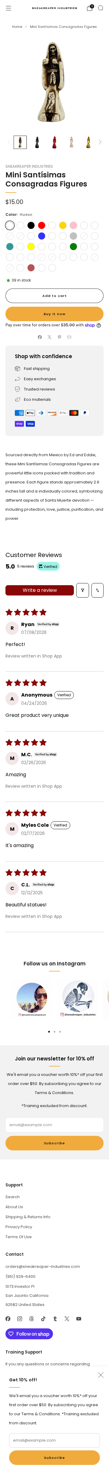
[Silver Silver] (73, 235)
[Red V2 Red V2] (31, 235)
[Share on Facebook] (40, 337)
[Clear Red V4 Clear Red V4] (20, 246)
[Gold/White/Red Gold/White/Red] (84, 257)
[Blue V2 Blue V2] (62, 235)
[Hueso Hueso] (9, 225)
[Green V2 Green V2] (52, 235)
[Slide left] (10, 142)
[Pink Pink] (73, 225)
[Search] (100, 8)
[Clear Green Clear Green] (84, 246)
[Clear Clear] (20, 225)
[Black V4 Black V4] (20, 235)
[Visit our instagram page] (19, 1319)
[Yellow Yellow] (31, 246)
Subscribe (54, 1457)
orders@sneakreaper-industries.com (42, 1266)
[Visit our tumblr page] (55, 1319)
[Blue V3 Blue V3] (20, 257)
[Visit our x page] (67, 1319)
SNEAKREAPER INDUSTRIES (29, 166)
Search (12, 1197)
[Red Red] (41, 225)
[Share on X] (50, 337)
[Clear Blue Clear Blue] (41, 246)
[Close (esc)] (101, 1375)
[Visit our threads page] (31, 1319)
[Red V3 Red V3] (41, 257)
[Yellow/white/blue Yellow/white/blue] (94, 246)
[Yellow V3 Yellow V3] (94, 235)
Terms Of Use (18, 1237)
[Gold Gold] (62, 225)
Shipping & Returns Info (28, 1217)
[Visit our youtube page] (78, 1319)
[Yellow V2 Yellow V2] (84, 235)
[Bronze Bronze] (94, 225)
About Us (14, 1207)
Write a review (40, 590)
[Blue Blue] (41, 235)
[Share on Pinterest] (60, 337)
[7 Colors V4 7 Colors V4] (9, 235)
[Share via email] (69, 337)
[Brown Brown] (31, 267)
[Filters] (82, 590)
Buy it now (54, 314)
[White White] (52, 225)
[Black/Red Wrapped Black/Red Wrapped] (73, 257)
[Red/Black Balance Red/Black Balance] (62, 257)
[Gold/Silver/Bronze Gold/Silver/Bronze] (52, 267)
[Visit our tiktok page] (43, 1319)
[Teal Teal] (9, 246)
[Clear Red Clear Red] (62, 246)
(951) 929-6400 (20, 1276)
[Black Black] (31, 225)
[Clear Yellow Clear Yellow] (94, 257)
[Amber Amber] (41, 267)
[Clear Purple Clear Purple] (52, 246)
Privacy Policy (18, 1227)
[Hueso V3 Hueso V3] (52, 257)
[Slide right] (99, 142)
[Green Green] (73, 246)
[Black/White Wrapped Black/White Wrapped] (20, 267)
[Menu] (8, 8)
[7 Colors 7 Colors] (84, 225)
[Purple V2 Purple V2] (9, 267)
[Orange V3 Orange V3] (31, 257)
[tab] (49, 1032)
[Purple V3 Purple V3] (9, 257)
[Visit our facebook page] (8, 1319)
